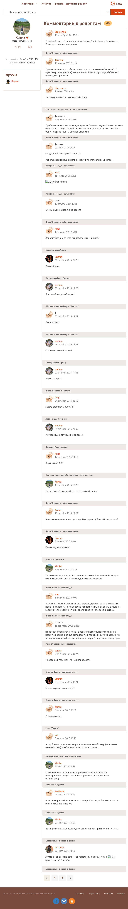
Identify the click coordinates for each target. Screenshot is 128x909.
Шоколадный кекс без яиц (57, 278)
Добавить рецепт (76, 3)
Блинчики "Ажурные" (54, 784)
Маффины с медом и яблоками (59, 165)
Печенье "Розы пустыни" (56, 447)
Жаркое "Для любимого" (56, 419)
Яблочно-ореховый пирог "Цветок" (62, 306)
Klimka (20, 37)
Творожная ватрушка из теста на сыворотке (66, 109)
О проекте (79, 893)
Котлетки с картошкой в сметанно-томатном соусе (69, 475)
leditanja (59, 847)
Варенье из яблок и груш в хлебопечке (63, 756)
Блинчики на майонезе (55, 250)
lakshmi (58, 256)
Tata (57, 172)
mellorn (59, 284)
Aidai (57, 228)
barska (58, 650)
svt (56, 735)
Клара (58, 509)
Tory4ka (59, 59)
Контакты (108, 893)
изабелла (59, 791)
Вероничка (60, 31)
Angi (57, 397)
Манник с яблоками (54, 559)
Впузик (15, 81)
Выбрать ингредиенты (105, 12)
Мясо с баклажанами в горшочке (60, 644)
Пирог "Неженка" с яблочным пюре (61, 53)
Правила (58, 3)
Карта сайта (94, 893)
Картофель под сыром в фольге (60, 840)
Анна (57, 453)
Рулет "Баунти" (52, 728)
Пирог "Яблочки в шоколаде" (58, 587)
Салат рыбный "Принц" (55, 362)
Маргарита (60, 88)
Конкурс (46, 3)
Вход (119, 3)
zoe (56, 594)
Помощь (121, 893)
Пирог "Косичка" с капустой (58, 390)
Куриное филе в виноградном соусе (62, 672)
